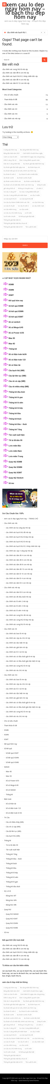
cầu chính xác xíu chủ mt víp (16, 670)
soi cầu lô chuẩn (9, 206)
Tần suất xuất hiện (17, 435)
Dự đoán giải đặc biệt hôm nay (33, 164)
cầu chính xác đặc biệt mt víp (17, 643)
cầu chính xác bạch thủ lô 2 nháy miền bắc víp (20, 76)
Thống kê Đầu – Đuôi (18, 424)
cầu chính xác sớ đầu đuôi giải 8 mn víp (20, 702)
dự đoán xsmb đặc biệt (32, 181)
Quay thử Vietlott (16, 478)
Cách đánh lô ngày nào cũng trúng (32, 157)
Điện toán (7, 799)
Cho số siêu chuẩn (11, 95)
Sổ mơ (11, 483)
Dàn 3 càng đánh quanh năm (29, 160)
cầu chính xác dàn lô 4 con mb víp (18, 578)
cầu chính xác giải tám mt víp (17, 647)
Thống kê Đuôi (15, 419)
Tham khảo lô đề (10, 99)
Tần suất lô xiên (30, 227)
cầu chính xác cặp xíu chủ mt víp (18, 638)
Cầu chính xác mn (10, 114)
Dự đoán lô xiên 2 (10, 174)
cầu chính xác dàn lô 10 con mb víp (15, 83)
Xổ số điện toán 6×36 (14, 813)
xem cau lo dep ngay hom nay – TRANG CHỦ (21, 519)
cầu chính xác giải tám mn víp (17, 698)
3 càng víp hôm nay (10, 150)
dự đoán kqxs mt (34, 167)
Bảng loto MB (11, 905)
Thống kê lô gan (16, 397)
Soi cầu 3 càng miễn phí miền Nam (15, 195)
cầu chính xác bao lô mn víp (16, 679)
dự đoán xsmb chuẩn (24, 178)
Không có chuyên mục (25, 188)
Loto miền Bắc (15, 446)
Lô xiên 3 (39, 188)
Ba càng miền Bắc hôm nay (29, 150)
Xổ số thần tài (14, 365)
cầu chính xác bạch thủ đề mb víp (18, 532)
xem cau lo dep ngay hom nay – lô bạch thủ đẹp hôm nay (25, 10)
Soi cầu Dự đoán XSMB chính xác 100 (16, 202)
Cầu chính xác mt (10, 109)
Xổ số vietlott (14, 322)
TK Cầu (7, 817)
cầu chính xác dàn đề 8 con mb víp (15, 73)
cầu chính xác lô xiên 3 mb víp (17, 606)
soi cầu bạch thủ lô (10, 199)
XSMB (11, 284)
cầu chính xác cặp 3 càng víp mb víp (19, 551)
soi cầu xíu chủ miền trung (13, 213)
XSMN (11, 290)
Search (25, 245)
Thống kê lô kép (16, 408)
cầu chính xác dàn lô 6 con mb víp (18, 583)
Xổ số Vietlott (11, 790)
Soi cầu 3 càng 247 (10, 192)
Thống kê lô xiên (16, 403)
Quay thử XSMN (15, 467)
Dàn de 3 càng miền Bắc (12, 164)
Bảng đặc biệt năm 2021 (12, 153)
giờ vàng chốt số (9, 188)
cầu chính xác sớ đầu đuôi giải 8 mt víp (20, 656)
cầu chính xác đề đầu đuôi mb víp (18, 597)
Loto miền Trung (16, 456)
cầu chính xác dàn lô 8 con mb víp (18, 592)
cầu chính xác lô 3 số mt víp (16, 689)
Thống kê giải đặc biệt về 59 (13, 227)
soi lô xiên (28, 213)
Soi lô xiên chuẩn (9, 216)
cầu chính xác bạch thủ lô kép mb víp (19, 537)
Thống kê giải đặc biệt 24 (12, 220)
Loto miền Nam (15, 451)
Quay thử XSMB (15, 462)
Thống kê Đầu (15, 413)
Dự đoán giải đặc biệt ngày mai (14, 167)
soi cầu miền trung (10, 209)
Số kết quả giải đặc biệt (26, 216)
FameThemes (34, 1080)
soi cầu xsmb (23, 209)
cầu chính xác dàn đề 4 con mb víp (21, 32)
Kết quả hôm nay (16, 300)
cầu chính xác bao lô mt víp (16, 633)
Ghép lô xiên (41, 185)
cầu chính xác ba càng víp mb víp (18, 528)
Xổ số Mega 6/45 (16, 327)
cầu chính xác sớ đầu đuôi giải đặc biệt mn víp (23, 707)
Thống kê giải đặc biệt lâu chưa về (15, 223)
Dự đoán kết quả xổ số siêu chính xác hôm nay (20, 171)
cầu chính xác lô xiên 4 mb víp (17, 610)
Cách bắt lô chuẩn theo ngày (33, 153)
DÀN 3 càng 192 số (10, 160)
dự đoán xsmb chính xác (12, 181)
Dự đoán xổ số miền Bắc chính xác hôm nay (19, 185)
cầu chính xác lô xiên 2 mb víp (17, 601)
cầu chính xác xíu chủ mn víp (16, 716)
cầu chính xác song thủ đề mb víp (18, 615)
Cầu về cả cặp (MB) (17, 381)
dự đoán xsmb (9, 178)
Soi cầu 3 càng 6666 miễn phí (29, 192)
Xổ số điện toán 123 (17, 360)
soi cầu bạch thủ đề (26, 199)
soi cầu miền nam (38, 206)
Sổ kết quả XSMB (16, 306)
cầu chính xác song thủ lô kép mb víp (20, 620)
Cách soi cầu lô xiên (10, 157)
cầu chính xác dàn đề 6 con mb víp (19, 560)
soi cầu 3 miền (35, 195)
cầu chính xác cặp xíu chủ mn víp (18, 684)
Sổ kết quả (8, 748)
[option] (26, 32)
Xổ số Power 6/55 (16, 333)
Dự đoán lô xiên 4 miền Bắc (28, 174)
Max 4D (12, 344)
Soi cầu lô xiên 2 (23, 206)
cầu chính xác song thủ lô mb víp (15, 69)
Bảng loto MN (11, 900)
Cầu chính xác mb (11, 104)
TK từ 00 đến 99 (15, 440)
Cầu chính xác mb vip (12, 118)
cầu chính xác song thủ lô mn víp (18, 712)
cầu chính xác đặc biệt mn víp (17, 693)
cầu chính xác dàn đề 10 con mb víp (19, 569)
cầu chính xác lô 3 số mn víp (16, 652)
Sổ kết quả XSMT (16, 317)
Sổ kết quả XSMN (16, 311)
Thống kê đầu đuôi (17, 392)
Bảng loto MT (11, 896)
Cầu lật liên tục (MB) (17, 376)
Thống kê (13, 349)
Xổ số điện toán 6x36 (18, 354)
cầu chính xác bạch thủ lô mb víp (18, 542)
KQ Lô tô (7, 891)
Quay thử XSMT (15, 472)
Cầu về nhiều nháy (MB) (19, 386)
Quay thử (7, 909)
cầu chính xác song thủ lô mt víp (18, 666)
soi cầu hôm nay (38, 202)
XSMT (11, 295)
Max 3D (12, 338)
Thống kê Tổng (15, 429)
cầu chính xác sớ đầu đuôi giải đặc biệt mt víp (23, 661)
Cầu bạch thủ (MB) (17, 370)
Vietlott (6, 767)
